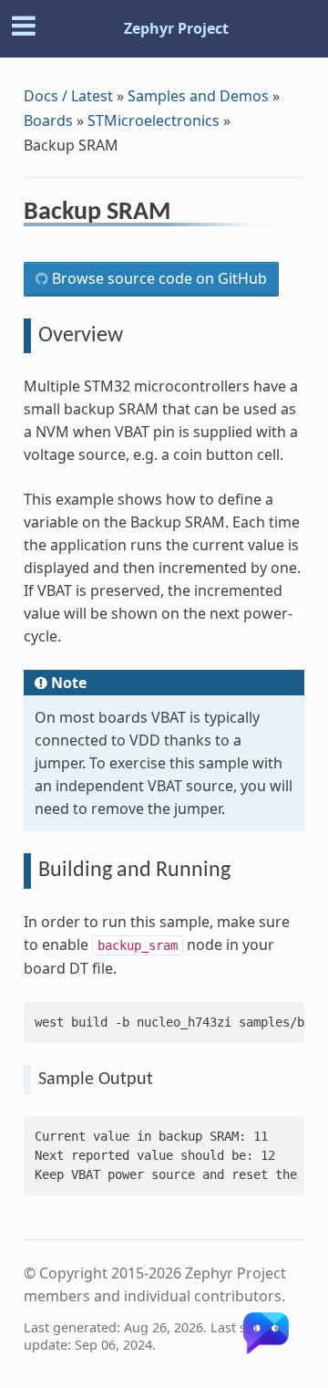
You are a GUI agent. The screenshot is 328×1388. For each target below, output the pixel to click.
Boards (48, 120)
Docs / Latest (68, 96)
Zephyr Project (176, 28)
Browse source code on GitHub (157, 278)
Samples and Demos (198, 96)
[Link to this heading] (183, 214)
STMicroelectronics (153, 120)
